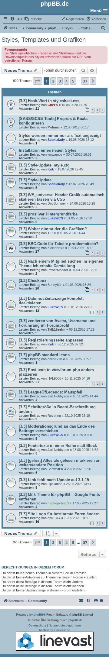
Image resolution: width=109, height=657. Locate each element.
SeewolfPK (55, 469)
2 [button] (53, 81)
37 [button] (85, 81)
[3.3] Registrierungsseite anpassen (51, 340)
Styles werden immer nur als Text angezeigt (60, 135)
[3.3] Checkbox (32, 280)
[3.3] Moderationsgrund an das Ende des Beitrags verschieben (57, 428)
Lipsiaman (55, 484)
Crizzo (53, 105)
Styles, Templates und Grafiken (44, 39)
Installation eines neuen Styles (47, 150)
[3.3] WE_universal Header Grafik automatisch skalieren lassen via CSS (61, 197)
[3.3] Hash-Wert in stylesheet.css (49, 101)
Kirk (51, 169)
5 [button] (73, 81)
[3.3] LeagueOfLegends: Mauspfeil (50, 392)
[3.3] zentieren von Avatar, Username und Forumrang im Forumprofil (57, 323)
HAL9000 (54, 378)
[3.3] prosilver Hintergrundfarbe (48, 214)
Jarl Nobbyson (58, 396)
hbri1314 (54, 518)
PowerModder (58, 270)
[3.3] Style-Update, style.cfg (44, 165)
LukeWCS (55, 218)
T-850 (52, 233)
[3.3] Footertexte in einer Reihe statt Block (58, 445)
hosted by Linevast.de (54, 630)
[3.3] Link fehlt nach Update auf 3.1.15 (54, 479)
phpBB (38, 614)
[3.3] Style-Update (35, 180)
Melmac (54, 127)
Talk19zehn (56, 329)
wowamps (55, 154)
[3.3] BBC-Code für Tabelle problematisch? (58, 243)
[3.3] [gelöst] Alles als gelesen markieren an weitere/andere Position (60, 462)
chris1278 (55, 359)
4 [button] (66, 81)
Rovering (54, 415)
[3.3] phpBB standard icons (44, 355)
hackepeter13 (58, 503)
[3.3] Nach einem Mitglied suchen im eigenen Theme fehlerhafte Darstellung (61, 263)
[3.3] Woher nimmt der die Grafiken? (53, 229)
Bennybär (55, 284)
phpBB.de (75, 620)
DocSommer (57, 203)
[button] (37, 81)
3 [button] (60, 81)
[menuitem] (16, 19)
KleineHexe (56, 248)
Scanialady (56, 139)
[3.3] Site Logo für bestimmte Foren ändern (59, 514)
